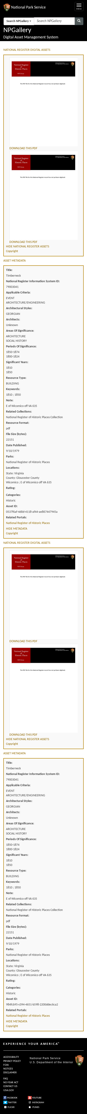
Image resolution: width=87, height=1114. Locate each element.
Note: (9, 400)
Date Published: (16, 445)
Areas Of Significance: (20, 331)
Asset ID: (12, 506)
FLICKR (10, 1107)
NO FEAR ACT (10, 1082)
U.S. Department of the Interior (51, 1062)
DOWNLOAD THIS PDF (23, 148)
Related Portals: (16, 517)
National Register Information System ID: (33, 281)
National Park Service (45, 1058)
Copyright (12, 251)
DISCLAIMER (10, 1072)
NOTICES (8, 1068)
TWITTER (12, 1102)
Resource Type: (16, 378)
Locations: (13, 468)
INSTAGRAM (38, 1102)
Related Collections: (19, 411)
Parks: (10, 456)
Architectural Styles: (19, 308)
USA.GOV (8, 1090)
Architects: (13, 319)
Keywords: (13, 389)
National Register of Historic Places (28, 523)
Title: (9, 270)
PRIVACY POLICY (12, 1061)
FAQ (5, 1078)
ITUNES (35, 1107)
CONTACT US (10, 1086)
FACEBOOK (11, 1098)
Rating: (10, 488)
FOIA (6, 1065)
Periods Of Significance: (21, 346)
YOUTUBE (36, 1098)
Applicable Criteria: (18, 292)
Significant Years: (17, 362)
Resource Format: (17, 423)
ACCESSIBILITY (11, 1057)
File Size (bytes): (16, 434)
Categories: (13, 495)
